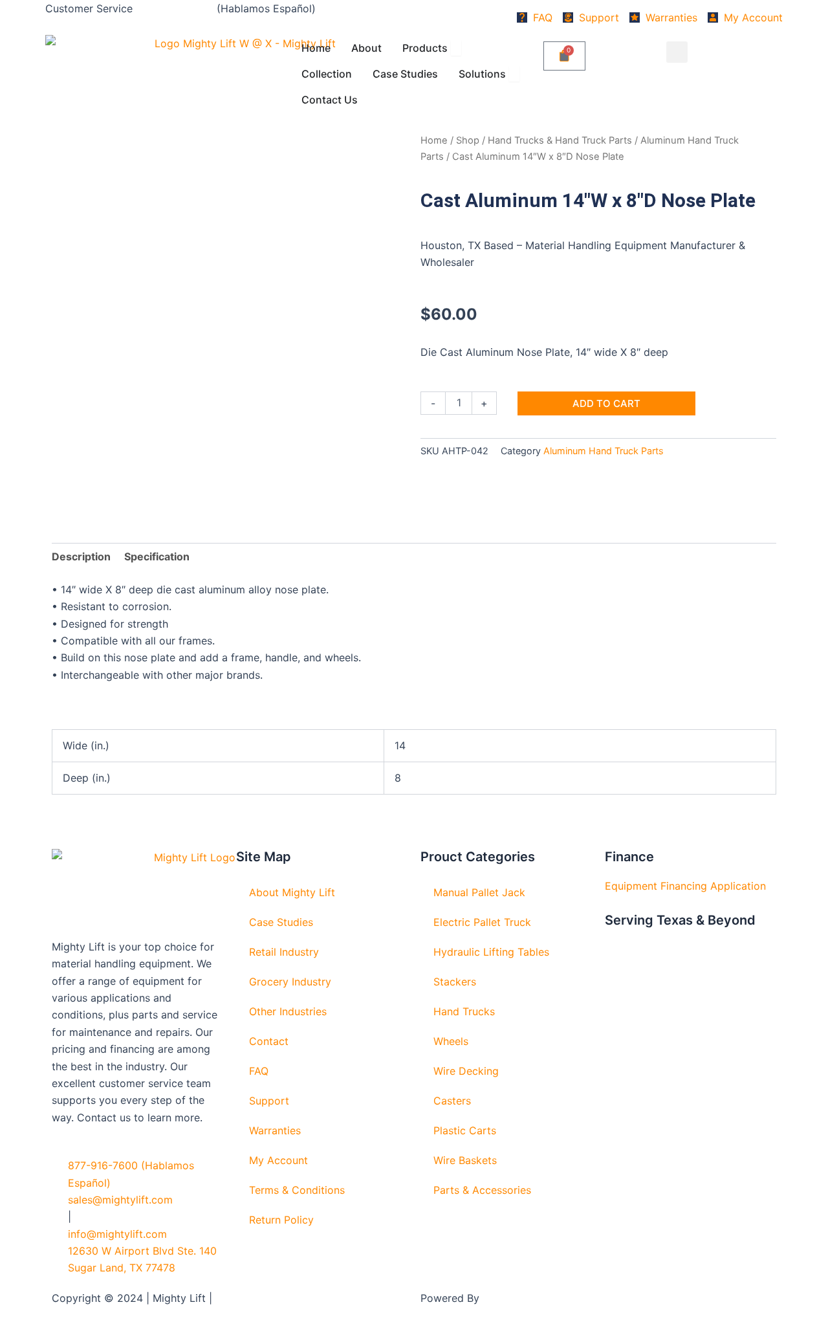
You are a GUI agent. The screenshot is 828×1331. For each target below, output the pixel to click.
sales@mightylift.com (120, 1199)
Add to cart (606, 403)
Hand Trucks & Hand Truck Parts (560, 140)
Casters (452, 1100)
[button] (677, 52)
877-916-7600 (174, 8)
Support (269, 1100)
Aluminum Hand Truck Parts (603, 450)
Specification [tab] (157, 556)
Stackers (454, 981)
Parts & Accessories (482, 1189)
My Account (278, 1160)
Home (434, 140)
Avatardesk (510, 1298)
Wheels (450, 1041)
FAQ (258, 1070)
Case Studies (281, 922)
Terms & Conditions (297, 1189)
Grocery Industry (290, 981)
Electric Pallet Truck (482, 922)
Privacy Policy (250, 1298)
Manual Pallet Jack (479, 892)
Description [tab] (81, 556)
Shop (467, 140)
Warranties (275, 1130)
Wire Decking (466, 1070)
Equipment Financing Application (685, 885)
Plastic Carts (464, 1130)
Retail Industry (284, 951)
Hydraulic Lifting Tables (491, 951)
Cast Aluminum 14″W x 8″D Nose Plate (588, 200)
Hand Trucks (464, 1011)
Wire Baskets (465, 1160)
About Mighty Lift (292, 892)
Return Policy (281, 1219)
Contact (269, 1041)
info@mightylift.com (117, 1233)
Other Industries (288, 1011)
